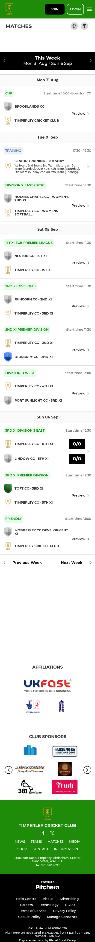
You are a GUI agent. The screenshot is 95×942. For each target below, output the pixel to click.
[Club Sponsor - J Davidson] (30, 770)
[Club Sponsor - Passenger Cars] (65, 752)
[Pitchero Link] (47, 888)
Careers (26, 905)
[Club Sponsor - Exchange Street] (30, 752)
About (48, 899)
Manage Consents (62, 917)
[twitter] (52, 834)
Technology (49, 905)
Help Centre (26, 899)
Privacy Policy (64, 911)
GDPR (70, 905)
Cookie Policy (29, 917)
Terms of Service (33, 911)
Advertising (69, 899)
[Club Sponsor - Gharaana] (65, 770)
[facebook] (43, 834)
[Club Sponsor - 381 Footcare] (30, 787)
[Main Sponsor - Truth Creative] (65, 787)
